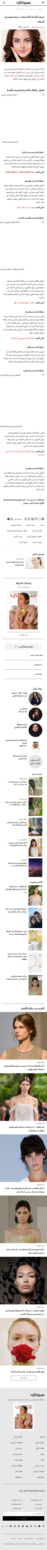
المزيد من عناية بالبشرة (32, 1008)
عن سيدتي (18, 1448)
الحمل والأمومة (16, 1508)
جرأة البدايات (38, 674)
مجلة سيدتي (18, 1437)
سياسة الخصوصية (29, 1539)
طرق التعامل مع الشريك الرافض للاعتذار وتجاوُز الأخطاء (17, 823)
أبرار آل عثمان (22, 711)
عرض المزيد (23, 1378)
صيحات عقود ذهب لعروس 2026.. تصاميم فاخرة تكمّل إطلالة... (17, 956)
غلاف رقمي (18, 1471)
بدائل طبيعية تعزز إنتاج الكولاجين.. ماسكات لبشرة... (16, 978)
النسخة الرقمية (23, 635)
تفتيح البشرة (23, 542)
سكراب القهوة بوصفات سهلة (24, 303)
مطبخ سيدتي (39, 1443)
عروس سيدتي (39, 1466)
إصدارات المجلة (23, 583)
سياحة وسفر (23, 799)
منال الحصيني (22, 758)
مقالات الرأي (37, 689)
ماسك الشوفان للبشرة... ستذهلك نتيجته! (20, 172)
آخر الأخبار (18, 1477)
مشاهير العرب (23, 839)
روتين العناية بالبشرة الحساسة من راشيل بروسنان (24, 453)
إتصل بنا (13, 1539)
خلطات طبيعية (16, 525)
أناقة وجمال (38, 1508)
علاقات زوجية (22, 819)
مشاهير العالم (23, 778)
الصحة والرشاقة (17, 1500)
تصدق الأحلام (38, 665)
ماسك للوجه (18, 536)
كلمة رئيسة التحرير (25, 647)
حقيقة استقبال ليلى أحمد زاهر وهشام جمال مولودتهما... (16, 910)
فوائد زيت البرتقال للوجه (26, 207)
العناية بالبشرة (37, 531)
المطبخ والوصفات (16, 1504)
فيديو (42, 1437)
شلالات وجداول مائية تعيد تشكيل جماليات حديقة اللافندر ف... (16, 803)
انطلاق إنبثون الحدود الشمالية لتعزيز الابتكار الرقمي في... (17, 864)
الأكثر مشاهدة (36, 882)
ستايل (42, 1454)
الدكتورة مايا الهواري (20, 727)
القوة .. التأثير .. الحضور (36, 655)
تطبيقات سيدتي (16, 1466)
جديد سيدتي (37, 774)
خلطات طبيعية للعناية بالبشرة (17, 531)
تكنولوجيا (24, 860)
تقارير (42, 1460)
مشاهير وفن (38, 1504)
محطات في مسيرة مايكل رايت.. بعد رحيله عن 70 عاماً (17, 783)
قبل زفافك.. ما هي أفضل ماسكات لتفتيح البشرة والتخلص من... (16, 889)
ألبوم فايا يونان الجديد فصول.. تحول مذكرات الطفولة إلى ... (17, 844)
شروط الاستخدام (40, 1539)
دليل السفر (40, 1477)
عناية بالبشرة (30, 525)
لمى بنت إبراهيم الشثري (20, 695)
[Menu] (43, 2)
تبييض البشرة (26, 72)
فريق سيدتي (18, 1460)
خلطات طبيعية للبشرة (34, 536)
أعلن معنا (20, 1539)
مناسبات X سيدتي (16, 1443)
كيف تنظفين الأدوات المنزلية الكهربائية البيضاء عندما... (16, 933)
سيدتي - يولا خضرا (38, 27)
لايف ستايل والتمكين (36, 1500)
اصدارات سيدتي (38, 1471)
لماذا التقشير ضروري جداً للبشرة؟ (22, 338)
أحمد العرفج (23, 745)
